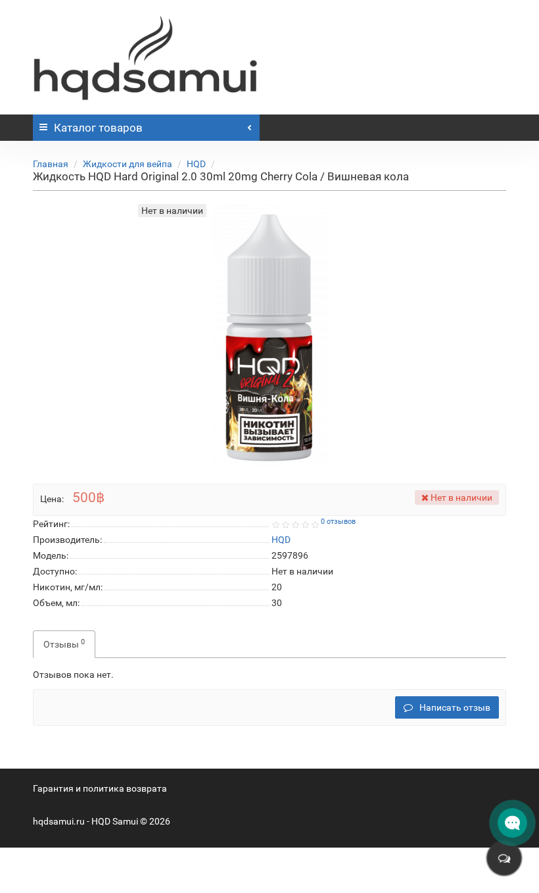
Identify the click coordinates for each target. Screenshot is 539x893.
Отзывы (64, 644)
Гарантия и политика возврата (100, 788)
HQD (196, 164)
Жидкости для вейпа (127, 164)
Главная (50, 164)
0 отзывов (338, 521)
